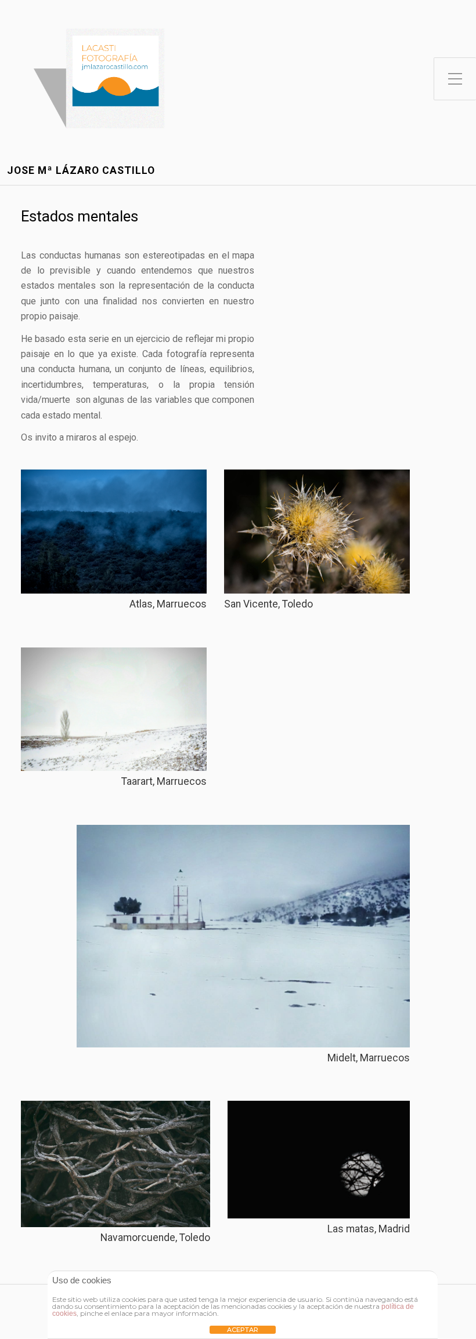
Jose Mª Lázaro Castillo (81, 170)
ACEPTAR (242, 1330)
